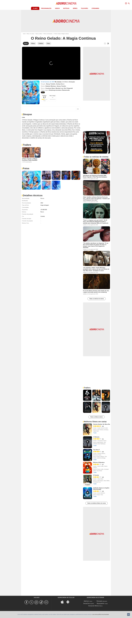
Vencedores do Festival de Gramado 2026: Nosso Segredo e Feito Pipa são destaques (95, 176)
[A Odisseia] (87, 442)
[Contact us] (46, 602)
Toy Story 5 (96, 449)
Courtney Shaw (50, 88)
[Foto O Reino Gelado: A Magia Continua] (31, 180)
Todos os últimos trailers (96, 417)
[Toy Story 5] (87, 455)
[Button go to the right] (108, 43)
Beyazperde (100, 603)
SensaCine (86, 603)
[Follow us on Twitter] (31, 602)
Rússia (42, 198)
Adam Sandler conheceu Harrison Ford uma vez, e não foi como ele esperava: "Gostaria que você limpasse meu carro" (96, 198)
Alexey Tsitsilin (50, 84)
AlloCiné (86, 601)
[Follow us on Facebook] (27, 602)
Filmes (35, 8)
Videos (57, 8)
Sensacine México (93, 606)
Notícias (66, 8)
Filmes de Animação (47, 33)
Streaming (95, 8)
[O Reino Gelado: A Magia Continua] (31, 92)
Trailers (27, 144)
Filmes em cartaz (30, 33)
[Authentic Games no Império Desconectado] (87, 493)
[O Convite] (87, 480)
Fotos (26, 168)
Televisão (84, 8)
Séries (75, 8)
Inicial (24, 33)
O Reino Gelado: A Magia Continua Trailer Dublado (29, 159)
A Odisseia (96, 437)
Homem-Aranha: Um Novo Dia (101, 424)
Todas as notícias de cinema (96, 298)
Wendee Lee (59, 88)
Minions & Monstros (99, 462)
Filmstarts (99, 601)
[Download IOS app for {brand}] (63, 601)
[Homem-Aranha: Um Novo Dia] (87, 429)
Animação (72, 82)
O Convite (96, 475)
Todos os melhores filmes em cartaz (96, 503)
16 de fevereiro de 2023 (48, 82)
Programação (46, 8)
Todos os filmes (38, 33)
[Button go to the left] (105, 43)
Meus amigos (52, 95)
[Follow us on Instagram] (36, 602)
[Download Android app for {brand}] (68, 601)
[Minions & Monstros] (87, 468)
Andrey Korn (60, 84)
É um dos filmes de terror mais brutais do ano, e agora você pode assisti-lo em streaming (96, 291)
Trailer (95, 433)
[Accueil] (66, 3)
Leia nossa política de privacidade (100, 614)
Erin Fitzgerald (68, 88)
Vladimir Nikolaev (50, 86)
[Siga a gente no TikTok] (41, 602)
